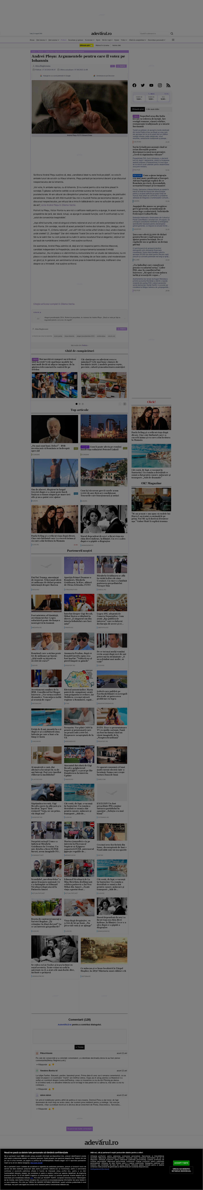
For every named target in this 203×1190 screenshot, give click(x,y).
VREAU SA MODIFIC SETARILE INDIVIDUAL (181, 1170)
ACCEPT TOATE (181, 1163)
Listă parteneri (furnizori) (99, 1169)
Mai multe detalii (36, 1163)
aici (31, 1178)
